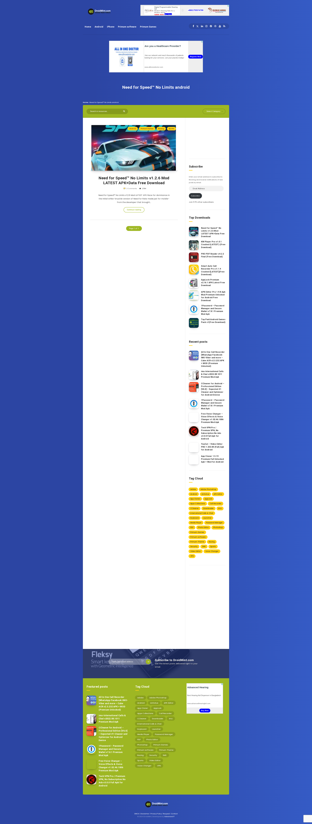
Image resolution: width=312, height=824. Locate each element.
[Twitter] (197, 26)
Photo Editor (203, 527)
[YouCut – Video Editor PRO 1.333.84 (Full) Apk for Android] (194, 447)
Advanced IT (169, 816)
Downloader (208, 508)
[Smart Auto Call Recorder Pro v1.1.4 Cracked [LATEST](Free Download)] (194, 269)
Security (194, 546)
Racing (161, 128)
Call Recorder (215, 503)
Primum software (127, 26)
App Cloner (195, 499)
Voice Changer (212, 551)
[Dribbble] (215, 26)
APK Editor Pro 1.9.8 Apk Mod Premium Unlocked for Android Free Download (213, 296)
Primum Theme (197, 542)
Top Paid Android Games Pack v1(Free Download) (213, 320)
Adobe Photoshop (208, 489)
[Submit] (124, 111)
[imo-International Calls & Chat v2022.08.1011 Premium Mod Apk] (194, 375)
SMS (204, 546)
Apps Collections (197, 503)
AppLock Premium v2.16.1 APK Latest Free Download (213, 283)
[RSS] (224, 26)
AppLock (208, 499)
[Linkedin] (202, 26)
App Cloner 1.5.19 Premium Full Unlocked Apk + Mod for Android (212, 459)
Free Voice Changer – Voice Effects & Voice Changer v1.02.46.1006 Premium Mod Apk (212, 418)
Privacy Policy (156, 814)
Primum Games (148, 26)
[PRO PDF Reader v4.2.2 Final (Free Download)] (194, 257)
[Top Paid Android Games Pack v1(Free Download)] (194, 323)
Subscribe (195, 196)
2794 (144, 188)
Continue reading (134, 210)
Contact (174, 814)
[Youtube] (220, 26)
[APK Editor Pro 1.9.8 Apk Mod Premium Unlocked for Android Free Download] (194, 295)
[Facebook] (193, 26)
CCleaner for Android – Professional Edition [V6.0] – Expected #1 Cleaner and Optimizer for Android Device (212, 389)
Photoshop (218, 527)
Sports (171, 128)
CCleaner (194, 508)
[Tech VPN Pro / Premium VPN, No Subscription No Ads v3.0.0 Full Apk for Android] (194, 431)
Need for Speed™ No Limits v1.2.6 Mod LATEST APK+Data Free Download (134, 180)
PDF (192, 527)
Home (88, 26)
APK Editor (218, 494)
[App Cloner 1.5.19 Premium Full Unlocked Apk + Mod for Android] (194, 459)
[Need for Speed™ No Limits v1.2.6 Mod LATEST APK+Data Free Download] (194, 231)
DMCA (136, 814)
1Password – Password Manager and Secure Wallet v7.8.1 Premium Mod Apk (212, 310)
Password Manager (214, 522)
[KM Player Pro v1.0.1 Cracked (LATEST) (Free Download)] (194, 245)
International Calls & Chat (201, 513)
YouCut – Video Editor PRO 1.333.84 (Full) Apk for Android (212, 447)
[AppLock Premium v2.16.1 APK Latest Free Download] (194, 283)
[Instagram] (206, 26)
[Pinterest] (211, 26)
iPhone (110, 26)
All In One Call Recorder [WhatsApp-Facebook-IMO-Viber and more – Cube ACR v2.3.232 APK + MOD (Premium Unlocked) (213, 359)
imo (220, 508)
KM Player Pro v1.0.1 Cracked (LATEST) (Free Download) (213, 244)
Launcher (207, 518)
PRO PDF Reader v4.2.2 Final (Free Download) (212, 255)
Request (166, 814)
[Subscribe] (148, 661)
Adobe (193, 489)
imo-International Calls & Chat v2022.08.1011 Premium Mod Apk (212, 374)
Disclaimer (145, 814)
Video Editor (195, 551)
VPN (192, 556)
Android (99, 26)
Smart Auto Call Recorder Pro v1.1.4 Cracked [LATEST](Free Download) (213, 270)
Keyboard (194, 518)
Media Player (196, 522)
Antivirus (205, 494)
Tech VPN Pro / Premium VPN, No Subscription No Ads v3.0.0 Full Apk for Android (211, 433)
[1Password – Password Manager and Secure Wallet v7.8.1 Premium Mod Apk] (194, 309)
